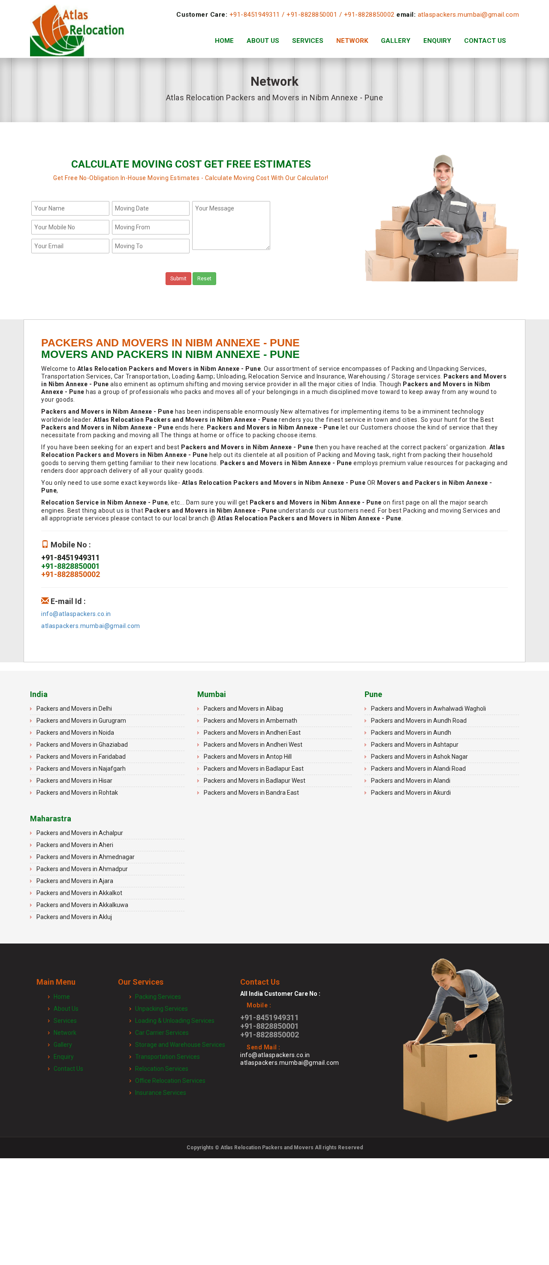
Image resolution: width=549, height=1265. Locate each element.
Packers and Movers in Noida (75, 732)
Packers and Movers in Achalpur (79, 832)
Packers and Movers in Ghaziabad (82, 744)
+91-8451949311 (254, 14)
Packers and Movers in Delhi (74, 708)
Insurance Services (160, 1092)
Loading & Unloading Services (174, 1020)
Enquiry (437, 41)
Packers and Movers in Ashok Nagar (419, 756)
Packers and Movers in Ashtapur (415, 744)
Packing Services (158, 996)
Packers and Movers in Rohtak (77, 792)
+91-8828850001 (312, 14)
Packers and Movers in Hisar (74, 780)
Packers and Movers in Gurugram (81, 720)
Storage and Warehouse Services (180, 1044)
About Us (263, 41)
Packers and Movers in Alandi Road (418, 768)
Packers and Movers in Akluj (74, 916)
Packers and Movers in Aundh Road (419, 720)
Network (352, 41)
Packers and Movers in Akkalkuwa (82, 904)
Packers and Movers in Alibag (243, 708)
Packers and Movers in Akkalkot (79, 892)
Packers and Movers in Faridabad (81, 756)
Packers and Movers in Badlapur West (254, 780)
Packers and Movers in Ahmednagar (85, 856)
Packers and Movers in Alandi (410, 780)
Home (224, 41)
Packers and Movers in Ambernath (250, 720)
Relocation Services (161, 1068)
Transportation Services (167, 1056)
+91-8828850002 (369, 14)
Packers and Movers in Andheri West (253, 744)
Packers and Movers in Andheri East (252, 732)
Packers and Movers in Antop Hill (248, 756)
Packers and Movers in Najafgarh (81, 768)
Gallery (395, 41)
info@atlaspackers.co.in (76, 613)
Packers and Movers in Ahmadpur (82, 868)
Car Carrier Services (162, 1032)
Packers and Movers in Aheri (74, 844)
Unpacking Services (161, 1008)
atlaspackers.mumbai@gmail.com (468, 14)
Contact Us (485, 41)
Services (307, 41)
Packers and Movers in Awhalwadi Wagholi (428, 708)
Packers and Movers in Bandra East (251, 792)
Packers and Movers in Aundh (411, 732)
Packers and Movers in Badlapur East (254, 768)
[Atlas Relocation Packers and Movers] (77, 40)
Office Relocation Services (170, 1080)
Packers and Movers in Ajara (74, 880)
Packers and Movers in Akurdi (411, 792)
